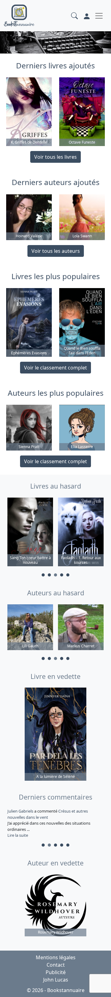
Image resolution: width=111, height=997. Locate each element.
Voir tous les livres (55, 156)
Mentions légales (56, 957)
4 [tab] (61, 574)
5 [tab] (67, 574)
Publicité (56, 972)
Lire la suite (17, 835)
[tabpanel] (30, 533)
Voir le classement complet (55, 367)
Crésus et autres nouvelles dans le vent (47, 814)
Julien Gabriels (20, 811)
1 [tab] (43, 574)
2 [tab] (49, 574)
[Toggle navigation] (99, 16)
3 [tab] (55, 574)
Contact (56, 964)
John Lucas (55, 979)
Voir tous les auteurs (55, 251)
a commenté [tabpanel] (48, 823)
